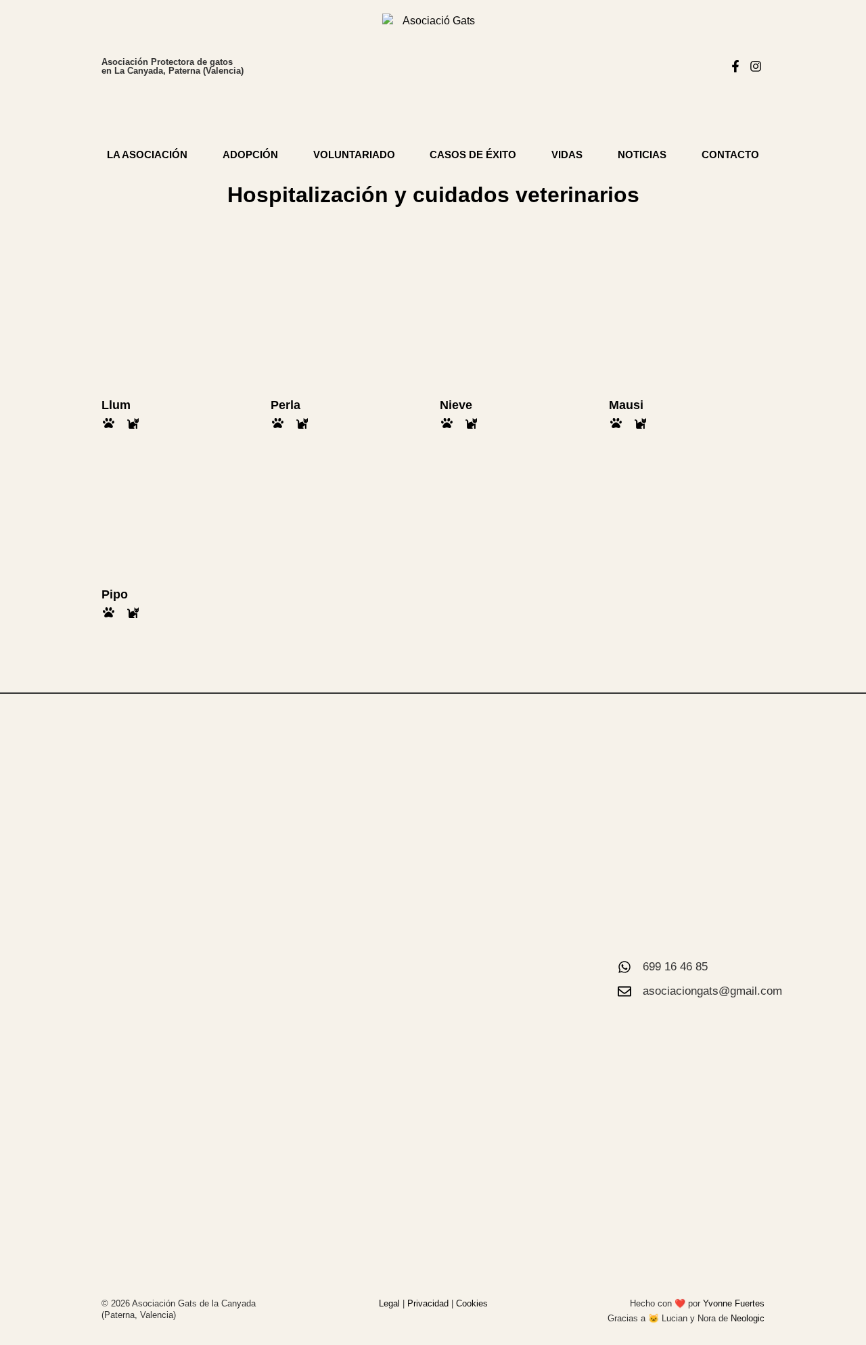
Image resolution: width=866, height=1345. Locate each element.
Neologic (748, 1318)
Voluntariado (354, 154)
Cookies (472, 1303)
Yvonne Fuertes (734, 1303)
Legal (389, 1303)
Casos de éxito (473, 154)
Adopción (250, 154)
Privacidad (428, 1303)
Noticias (642, 154)
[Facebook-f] (735, 66)
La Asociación (147, 154)
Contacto (730, 154)
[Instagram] (756, 66)
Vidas (567, 154)
